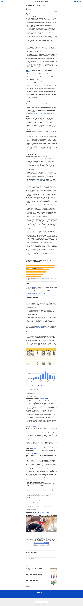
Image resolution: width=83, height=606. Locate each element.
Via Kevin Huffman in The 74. (34, 426)
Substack (37, 604)
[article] (41, 570)
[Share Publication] (72, 1)
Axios (38, 256)
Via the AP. (52, 43)
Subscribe (75, 1)
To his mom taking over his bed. (43, 512)
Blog (49, 131)
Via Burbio (39, 334)
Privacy (41, 599)
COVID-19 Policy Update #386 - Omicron (34, 568)
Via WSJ (46, 299)
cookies (45, 324)
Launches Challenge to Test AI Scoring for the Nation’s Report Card (41, 103)
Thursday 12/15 (28, 581)
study (53, 184)
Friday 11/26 (28, 569)
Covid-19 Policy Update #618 (32, 580)
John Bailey (29, 8)
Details (52, 131)
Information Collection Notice (41, 545)
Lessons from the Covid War (36, 180)
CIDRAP (46, 184)
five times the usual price (39, 327)
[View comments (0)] (30, 11)
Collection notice (47, 599)
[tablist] (29, 555)
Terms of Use (45, 544)
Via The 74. (34, 448)
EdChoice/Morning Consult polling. (41, 385)
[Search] (70, 1)
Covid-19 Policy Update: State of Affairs (34, 574)
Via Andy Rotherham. (44, 398)
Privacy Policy (48, 545)
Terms (43, 599)
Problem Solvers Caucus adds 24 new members (39, 113)
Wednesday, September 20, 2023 (31, 575)
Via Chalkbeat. (49, 479)
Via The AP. (52, 16)
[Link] (24, 14)
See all (27, 586)
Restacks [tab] (31, 555)
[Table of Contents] (1, 303)
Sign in (80, 1)
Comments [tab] (27, 555)
